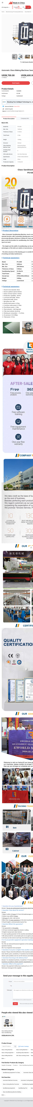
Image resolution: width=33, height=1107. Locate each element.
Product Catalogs (24, 1046)
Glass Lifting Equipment (7, 1052)
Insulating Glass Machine (22, 1052)
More (3, 1095)
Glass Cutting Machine (21, 1049)
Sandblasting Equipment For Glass (11, 1072)
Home (3, 11)
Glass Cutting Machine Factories (11, 1084)
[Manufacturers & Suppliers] (16, 2)
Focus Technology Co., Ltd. (20, 1100)
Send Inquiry (15, 83)
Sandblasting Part (22, 1088)
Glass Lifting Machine (7, 1049)
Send (15, 1003)
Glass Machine (28, 11)
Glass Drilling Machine (7, 1055)
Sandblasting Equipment (9, 1088)
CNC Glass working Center (22, 1055)
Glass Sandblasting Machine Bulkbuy (12, 1092)
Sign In (4, 111)
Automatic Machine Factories (10, 1080)
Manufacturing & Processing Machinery (14, 11)
